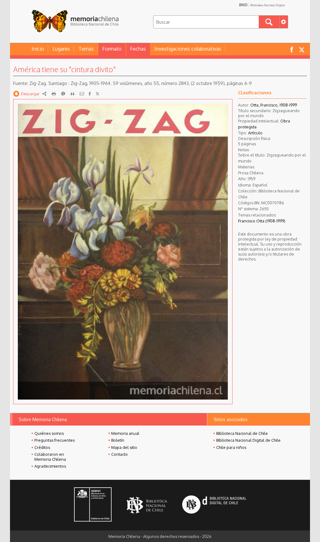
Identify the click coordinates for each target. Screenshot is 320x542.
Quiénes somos (49, 433)
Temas (86, 49)
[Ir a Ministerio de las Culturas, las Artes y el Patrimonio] (93, 505)
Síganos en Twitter (301, 49)
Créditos (42, 447)
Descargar (30, 93)
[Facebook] (90, 94)
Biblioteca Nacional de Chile (242, 433)
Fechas (138, 49)
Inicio (38, 49)
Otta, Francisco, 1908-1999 (273, 104)
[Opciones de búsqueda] (283, 22)
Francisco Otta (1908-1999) (261, 220)
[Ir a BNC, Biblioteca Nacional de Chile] (147, 505)
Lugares (61, 49)
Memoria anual (125, 433)
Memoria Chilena (75, 21)
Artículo (255, 132)
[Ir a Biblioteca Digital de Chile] (214, 505)
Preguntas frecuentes (54, 440)
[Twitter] (97, 94)
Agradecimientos (50, 466)
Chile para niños (231, 447)
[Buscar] (269, 22)
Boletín (117, 440)
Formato (112, 49)
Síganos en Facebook (291, 49)
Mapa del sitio (124, 447)
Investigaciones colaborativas (187, 49)
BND (262, 4)
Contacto (119, 454)
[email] (82, 94)
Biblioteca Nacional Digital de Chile (248, 440)
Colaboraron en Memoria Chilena (50, 457)
